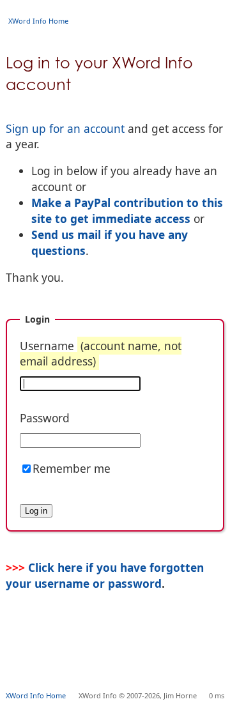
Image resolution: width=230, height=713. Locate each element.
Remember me (72, 468)
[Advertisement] (118, 659)
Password (45, 417)
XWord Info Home (38, 21)
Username (100, 353)
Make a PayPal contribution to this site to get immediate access (127, 210)
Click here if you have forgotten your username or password (105, 575)
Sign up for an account (65, 128)
